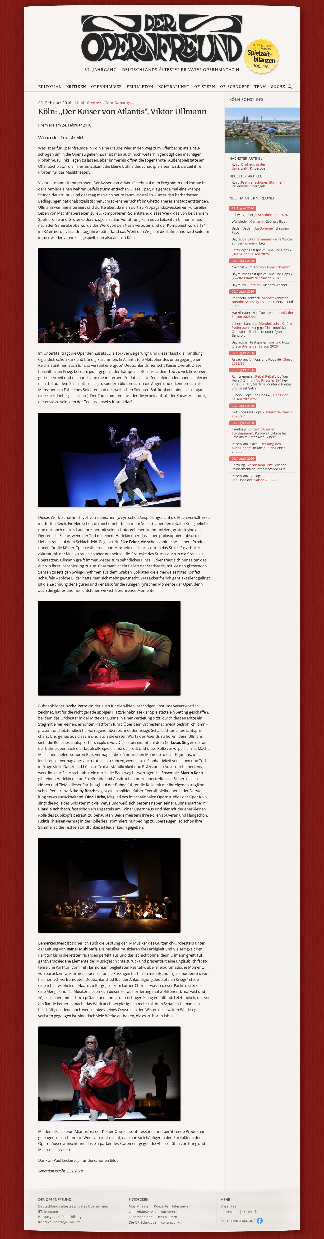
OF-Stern (204, 87)
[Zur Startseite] (162, 38)
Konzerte (161, 1206)
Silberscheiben (141, 1217)
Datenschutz (252, 1212)
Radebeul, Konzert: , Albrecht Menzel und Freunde (262, 302)
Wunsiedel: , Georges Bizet (259, 222)
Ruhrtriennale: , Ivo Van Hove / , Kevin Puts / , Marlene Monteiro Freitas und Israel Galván (262, 382)
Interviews (180, 1206)
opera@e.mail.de (67, 1222)
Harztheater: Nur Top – (262, 315)
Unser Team (230, 1206)
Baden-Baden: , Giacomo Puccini (260, 230)
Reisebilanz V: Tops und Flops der (263, 361)
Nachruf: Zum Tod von (261, 267)
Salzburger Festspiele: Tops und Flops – (262, 252)
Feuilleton (140, 87)
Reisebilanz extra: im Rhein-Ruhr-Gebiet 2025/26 (258, 448)
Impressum (230, 1212)
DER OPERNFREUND (54, 1199)
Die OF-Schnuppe (143, 1223)
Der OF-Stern (167, 1217)
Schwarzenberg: (260, 215)
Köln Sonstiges (119, 103)
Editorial (49, 87)
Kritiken (76, 87)
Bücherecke (170, 1212)
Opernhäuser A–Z (143, 1212)
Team (260, 87)
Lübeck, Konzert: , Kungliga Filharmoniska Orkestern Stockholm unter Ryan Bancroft (262, 330)
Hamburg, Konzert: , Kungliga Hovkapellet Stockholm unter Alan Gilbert (259, 433)
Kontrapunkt (174, 87)
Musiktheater (88, 103)
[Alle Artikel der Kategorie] (262, 130)
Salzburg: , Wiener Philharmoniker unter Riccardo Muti (259, 467)
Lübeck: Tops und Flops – (260, 397)
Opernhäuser (106, 87)
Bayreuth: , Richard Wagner (259, 285)
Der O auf (237, 1220)
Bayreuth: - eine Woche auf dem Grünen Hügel (262, 241)
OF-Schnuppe (235, 87)
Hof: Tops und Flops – (263, 414)
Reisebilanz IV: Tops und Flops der (255, 478)
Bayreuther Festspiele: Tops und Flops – (262, 276)
